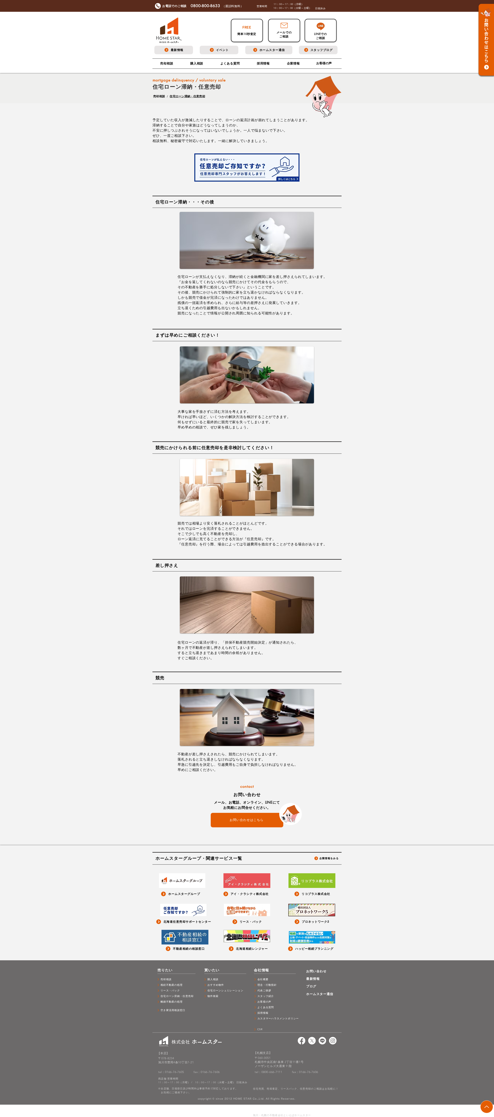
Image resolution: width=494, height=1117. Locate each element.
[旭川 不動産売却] (301, 1040)
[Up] (486, 1106)
